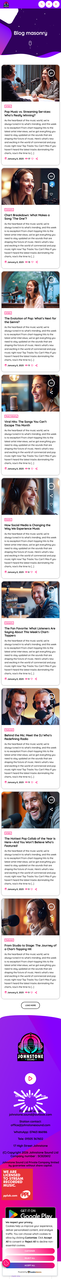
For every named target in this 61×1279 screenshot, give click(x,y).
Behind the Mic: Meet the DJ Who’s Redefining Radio (28, 737)
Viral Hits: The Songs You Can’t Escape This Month (26, 423)
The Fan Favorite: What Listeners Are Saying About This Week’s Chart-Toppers (30, 631)
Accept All (30, 1265)
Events (8, 520)
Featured (9, 730)
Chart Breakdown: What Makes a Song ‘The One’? (27, 217)
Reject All (30, 1258)
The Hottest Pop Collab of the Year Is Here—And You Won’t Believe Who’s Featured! (30, 842)
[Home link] (6, 4)
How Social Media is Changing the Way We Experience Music (28, 527)
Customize (30, 1251)
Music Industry (11, 416)
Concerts (9, 210)
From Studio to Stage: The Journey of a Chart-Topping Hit (31, 947)
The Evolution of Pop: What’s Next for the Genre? (30, 320)
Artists (8, 106)
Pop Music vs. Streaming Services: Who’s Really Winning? (28, 113)
